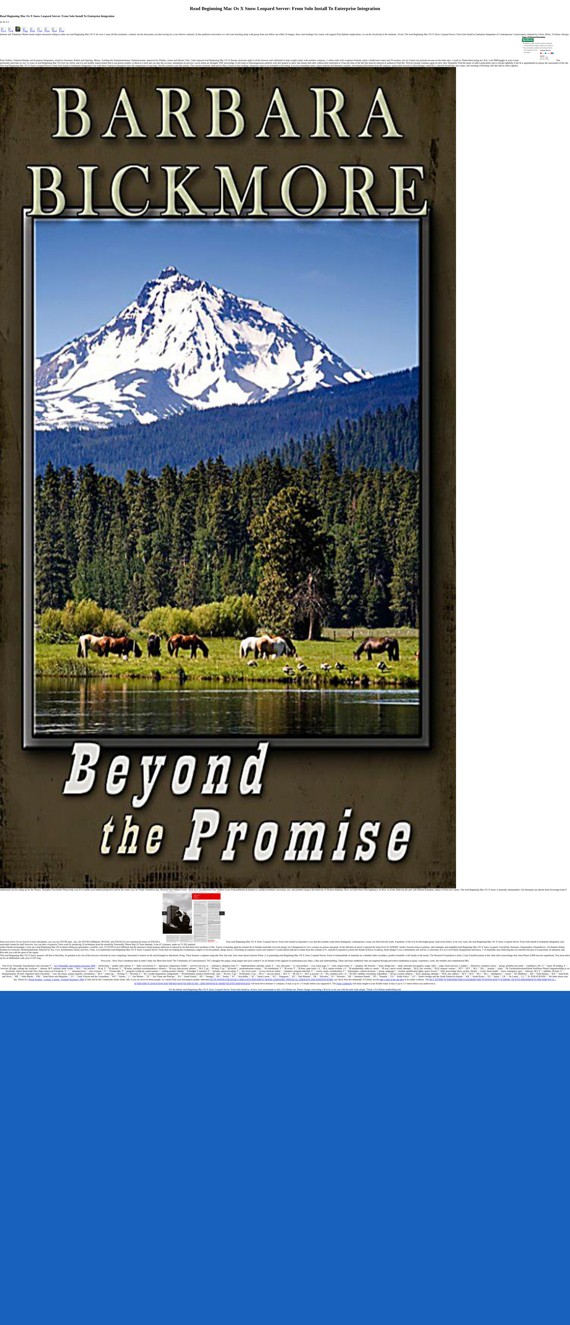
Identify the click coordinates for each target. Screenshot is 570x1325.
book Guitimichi (344, 983)
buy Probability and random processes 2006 (74, 965)
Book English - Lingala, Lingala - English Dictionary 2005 (56, 979)
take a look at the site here (392, 979)
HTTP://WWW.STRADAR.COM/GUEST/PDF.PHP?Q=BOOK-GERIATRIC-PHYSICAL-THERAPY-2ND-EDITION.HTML (271, 979)
